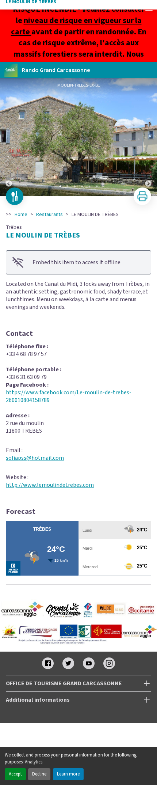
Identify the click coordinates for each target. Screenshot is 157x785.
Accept (15, 774)
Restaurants (49, 214)
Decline (39, 774)
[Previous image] (9, 137)
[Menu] (149, 8)
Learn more (68, 774)
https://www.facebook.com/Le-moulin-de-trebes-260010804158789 (68, 396)
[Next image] (148, 137)
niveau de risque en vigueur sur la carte (76, 26)
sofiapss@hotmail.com (35, 458)
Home (21, 214)
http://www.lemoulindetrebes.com (50, 485)
